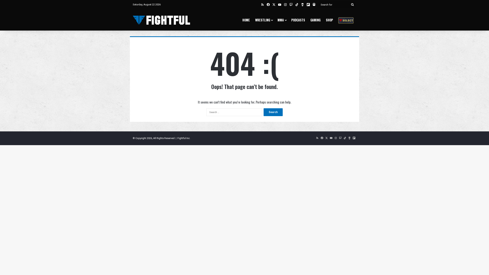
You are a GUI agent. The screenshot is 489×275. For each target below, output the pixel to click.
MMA (281, 20)
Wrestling (262, 20)
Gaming (315, 20)
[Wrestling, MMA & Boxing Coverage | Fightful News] (161, 20)
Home (246, 20)
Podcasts (298, 20)
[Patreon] (346, 20)
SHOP (329, 20)
